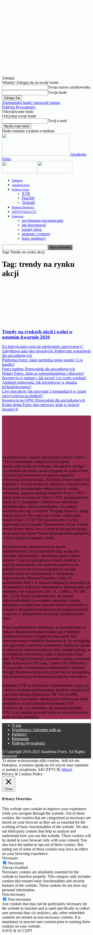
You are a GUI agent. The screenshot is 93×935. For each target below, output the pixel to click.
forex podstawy (34, 238)
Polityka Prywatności (18, 107)
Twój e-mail (57, 121)
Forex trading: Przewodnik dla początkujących (38, 369)
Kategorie (17, 216)
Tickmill (28, 202)
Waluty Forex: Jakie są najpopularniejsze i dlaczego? (43, 373)
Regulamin (20, 739)
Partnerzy (19, 734)
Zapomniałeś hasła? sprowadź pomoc (31, 102)
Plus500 (28, 198)
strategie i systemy (36, 234)
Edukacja (17, 180)
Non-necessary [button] (13, 894)
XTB (26, 193)
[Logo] (20, 172)
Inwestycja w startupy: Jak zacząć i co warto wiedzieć (44, 378)
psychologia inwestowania (42, 220)
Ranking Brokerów (23, 207)
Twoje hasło (57, 92)
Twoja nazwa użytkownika (69, 87)
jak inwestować (34, 225)
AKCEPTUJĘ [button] (49, 769)
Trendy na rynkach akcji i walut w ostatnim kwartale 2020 (37, 334)
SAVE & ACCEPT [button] (17, 931)
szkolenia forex (21, 185)
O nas (16, 725)
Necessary (16, 863)
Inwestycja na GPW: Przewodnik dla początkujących (43, 400)
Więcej (67, 769)
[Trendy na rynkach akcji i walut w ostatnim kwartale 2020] (42, 322)
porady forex (32, 229)
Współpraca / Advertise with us (36, 730)
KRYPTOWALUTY (24, 212)
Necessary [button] (10, 858)
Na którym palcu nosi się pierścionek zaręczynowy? (42, 346)
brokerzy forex (20, 189)
